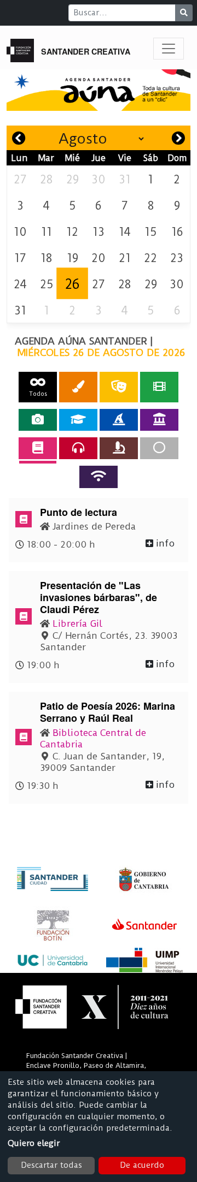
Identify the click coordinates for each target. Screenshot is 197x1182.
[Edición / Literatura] (38, 448)
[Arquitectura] (159, 420)
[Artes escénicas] (119, 387)
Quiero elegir (34, 1143)
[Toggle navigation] (168, 49)
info (164, 543)
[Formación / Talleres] (78, 420)
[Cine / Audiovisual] (159, 387)
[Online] (98, 477)
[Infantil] (119, 420)
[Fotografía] (38, 420)
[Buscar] (184, 12)
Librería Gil (77, 623)
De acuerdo (142, 1165)
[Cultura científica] (119, 448)
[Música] (78, 448)
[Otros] (159, 448)
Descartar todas (51, 1165)
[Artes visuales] (78, 387)
